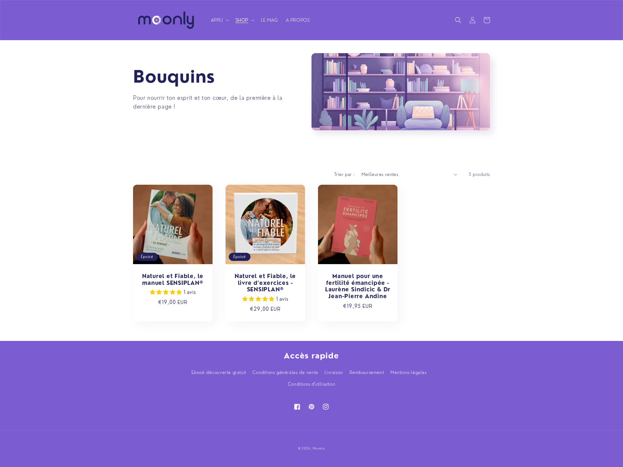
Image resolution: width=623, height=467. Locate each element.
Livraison (333, 372)
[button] (219, 20)
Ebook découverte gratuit (218, 372)
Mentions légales (408, 372)
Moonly (319, 448)
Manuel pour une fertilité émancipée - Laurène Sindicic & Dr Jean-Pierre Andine (357, 286)
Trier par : (344, 174)
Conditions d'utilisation (311, 384)
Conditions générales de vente (285, 372)
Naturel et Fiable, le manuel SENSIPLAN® (172, 279)
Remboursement (366, 372)
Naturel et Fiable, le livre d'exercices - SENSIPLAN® (265, 283)
